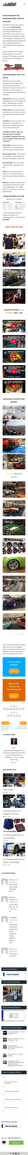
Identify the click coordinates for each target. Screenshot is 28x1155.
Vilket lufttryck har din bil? (12, 1091)
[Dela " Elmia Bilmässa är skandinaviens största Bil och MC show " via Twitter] (7, 708)
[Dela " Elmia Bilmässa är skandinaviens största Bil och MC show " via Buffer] (17, 708)
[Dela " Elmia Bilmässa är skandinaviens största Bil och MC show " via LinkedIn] (14, 708)
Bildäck (14, 671)
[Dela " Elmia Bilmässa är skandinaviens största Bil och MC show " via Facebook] (4, 708)
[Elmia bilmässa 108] (14, 629)
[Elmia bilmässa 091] (14, 591)
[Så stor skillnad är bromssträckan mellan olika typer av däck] (5, 1047)
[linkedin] (18, 1153)
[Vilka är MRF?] (14, 780)
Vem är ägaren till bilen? (11, 1107)
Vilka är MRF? (8, 790)
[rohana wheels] (14, 554)
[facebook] (10, 1153)
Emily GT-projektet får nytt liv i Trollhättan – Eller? (16, 1039)
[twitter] (13, 1153)
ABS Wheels (15, 757)
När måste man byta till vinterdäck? (11, 1082)
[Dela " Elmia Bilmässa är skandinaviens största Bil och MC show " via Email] (20, 708)
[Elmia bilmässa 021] (14, 572)
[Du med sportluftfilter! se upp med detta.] (14, 825)
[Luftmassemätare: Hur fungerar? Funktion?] (14, 801)
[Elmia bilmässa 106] (14, 497)
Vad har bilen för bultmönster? (13, 1099)
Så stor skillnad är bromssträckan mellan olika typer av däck (15, 1047)
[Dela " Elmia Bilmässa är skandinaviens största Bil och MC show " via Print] (23, 708)
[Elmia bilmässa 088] (14, 535)
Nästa (23, 634)
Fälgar (14, 695)
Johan (14, 748)
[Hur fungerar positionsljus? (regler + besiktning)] (14, 849)
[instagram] (16, 1153)
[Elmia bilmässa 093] (14, 516)
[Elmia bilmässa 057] (14, 610)
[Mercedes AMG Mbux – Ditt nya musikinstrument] (5, 1033)
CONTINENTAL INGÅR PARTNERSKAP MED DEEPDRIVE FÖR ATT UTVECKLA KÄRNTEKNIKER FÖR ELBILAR (16, 1063)
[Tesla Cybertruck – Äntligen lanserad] (5, 1055)
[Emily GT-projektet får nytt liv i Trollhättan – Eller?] (5, 1040)
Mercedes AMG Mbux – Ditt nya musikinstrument (16, 1032)
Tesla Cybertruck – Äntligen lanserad (15, 1054)
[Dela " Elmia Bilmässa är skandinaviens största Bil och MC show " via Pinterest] (10, 708)
